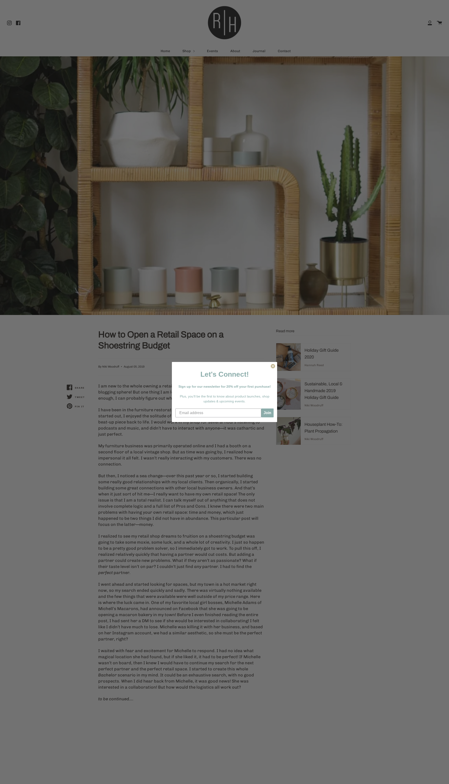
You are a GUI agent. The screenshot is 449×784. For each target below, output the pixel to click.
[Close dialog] (273, 366)
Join (267, 413)
